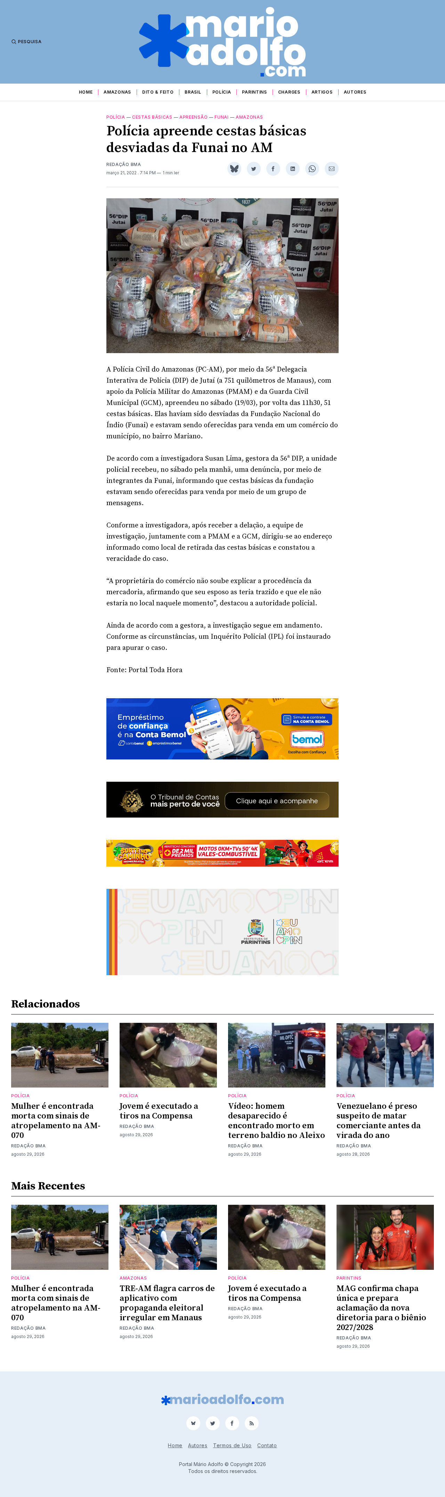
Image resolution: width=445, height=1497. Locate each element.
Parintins (254, 92)
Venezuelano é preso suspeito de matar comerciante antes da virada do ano (379, 1121)
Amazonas (117, 92)
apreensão (193, 117)
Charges (289, 92)
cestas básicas (152, 117)
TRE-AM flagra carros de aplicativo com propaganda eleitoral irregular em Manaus (167, 1303)
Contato (267, 1445)
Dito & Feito (157, 92)
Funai (222, 117)
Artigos (322, 92)
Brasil (193, 92)
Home (86, 92)
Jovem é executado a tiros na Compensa (159, 1111)
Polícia (221, 92)
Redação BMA (123, 164)
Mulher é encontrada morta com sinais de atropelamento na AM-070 (55, 1121)
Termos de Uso (232, 1445)
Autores (355, 92)
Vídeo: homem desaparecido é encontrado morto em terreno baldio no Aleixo (276, 1121)
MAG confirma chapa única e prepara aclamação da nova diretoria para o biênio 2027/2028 (381, 1308)
